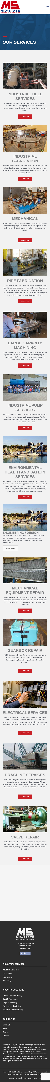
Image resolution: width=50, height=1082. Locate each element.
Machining (7, 980)
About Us (6, 1025)
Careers (6, 1035)
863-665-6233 (25, 912)
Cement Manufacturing (12, 995)
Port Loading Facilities (12, 1006)
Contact (6, 1032)
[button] (25, 116)
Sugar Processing (10, 1003)
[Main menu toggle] (47, 7)
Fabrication (7, 973)
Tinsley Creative (36, 1074)
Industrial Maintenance (12, 970)
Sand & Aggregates (10, 999)
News (5, 1028)
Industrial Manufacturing (13, 1010)
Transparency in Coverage (31, 1078)
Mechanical (7, 977)
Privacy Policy (14, 1078)
